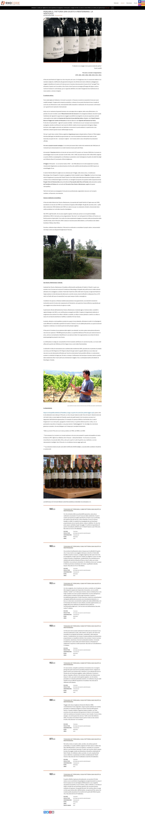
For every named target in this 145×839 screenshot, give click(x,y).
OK (112, 7)
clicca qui (107, 7)
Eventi (135, 3)
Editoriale (116, 3)
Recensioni (129, 3)
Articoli (122, 3)
